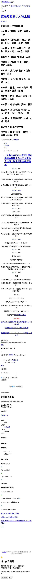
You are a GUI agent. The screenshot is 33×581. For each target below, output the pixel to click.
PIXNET (8, 552)
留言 (15, 355)
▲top (2, 365)
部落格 (6, 145)
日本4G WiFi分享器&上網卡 (10, 513)
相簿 (5, 143)
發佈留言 (3, 380)
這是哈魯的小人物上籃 (15, 16)
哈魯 (2, 345)
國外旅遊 (15, 360)
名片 (5, 147)
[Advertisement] (10, 538)
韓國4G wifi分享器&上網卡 (9, 517)
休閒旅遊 (16, 139)
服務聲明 (19, 553)
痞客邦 (11, 355)
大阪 (13, 362)
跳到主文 (4, 21)
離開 (10, 577)
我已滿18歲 (4, 577)
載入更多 (3, 369)
